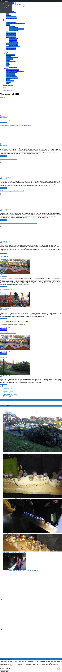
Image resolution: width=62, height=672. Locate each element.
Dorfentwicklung (10, 81)
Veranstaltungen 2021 (11, 48)
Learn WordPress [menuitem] (5, 7)
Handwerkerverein (13, 30)
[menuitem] (1, 1)
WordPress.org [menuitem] (4, 3)
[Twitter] (13, 3)
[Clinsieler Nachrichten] (15, 4)
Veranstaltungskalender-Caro (13, 46)
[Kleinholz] (15, 114)
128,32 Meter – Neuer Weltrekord (8, 159)
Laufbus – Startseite (11, 75)
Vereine (8, 25)
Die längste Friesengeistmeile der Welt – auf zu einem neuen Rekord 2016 (18, 223)
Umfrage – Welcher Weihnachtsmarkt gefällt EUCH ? (14, 321)
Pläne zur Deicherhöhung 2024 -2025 (15, 71)
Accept (6, 671)
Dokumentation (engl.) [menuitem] (6, 5)
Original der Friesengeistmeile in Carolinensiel (12, 191)
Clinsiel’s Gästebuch (11, 22)
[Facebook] (15, 3)
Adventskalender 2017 (8, 390)
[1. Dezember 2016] (15, 273)
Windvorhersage (13, 67)
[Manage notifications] (58, 668)
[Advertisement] (31, 583)
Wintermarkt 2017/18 (8, 388)
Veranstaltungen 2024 (11, 34)
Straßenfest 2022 (13, 41)
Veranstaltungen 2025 (11, 33)
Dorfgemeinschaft (13, 27)
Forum (7, 14)
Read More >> (3, 122)
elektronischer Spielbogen (12, 57)
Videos (4, 51)
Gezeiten (8, 64)
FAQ (4, 19)
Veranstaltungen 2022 (11, 37)
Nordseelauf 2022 (13, 42)
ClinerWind (12, 26)
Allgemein (5, 21)
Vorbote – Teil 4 (4, 357)
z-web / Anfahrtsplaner (11, 18)
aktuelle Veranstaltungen (12, 44)
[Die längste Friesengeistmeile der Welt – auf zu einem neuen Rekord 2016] (11, 240)
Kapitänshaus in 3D (11, 61)
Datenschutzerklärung (11, 16)
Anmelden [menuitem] (5, 1)
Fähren (7, 63)
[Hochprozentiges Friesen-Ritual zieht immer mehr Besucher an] (15, 142)
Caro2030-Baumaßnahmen (12, 70)
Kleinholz (2, 97)
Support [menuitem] (3, 9)
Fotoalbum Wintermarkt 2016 (10, 395)
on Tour (8, 79)
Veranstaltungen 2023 (11, 36)
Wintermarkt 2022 (13, 38)
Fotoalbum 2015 (7, 397)
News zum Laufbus (10, 74)
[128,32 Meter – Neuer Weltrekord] (15, 176)
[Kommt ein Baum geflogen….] (15, 306)
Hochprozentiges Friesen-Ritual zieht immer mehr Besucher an (16, 125)
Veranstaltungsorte (13, 45)
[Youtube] (12, 3)
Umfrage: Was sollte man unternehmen (15, 23)
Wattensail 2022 (13, 40)
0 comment (4, 117)
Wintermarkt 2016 (7, 90)
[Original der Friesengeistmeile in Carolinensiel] (15, 208)
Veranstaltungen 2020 (11, 49)
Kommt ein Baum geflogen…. (7, 289)
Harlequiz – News (10, 55)
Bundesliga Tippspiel (8, 85)
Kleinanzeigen (9, 59)
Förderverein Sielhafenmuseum (16, 29)
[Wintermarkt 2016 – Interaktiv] (15, 350)
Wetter (7, 66)
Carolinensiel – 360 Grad (12, 78)
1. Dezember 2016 (4, 256)
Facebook (5, 52)
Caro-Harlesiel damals (11, 72)
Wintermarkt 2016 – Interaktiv (8, 333)
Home (4, 87)
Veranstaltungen (7, 31)
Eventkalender (6, 402)
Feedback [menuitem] (3, 11)
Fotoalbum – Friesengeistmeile (10, 392)
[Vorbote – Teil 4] (15, 374)
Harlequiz (8, 56)
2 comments (4, 377)
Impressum (8, 15)
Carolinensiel (6, 68)
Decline (2, 671)
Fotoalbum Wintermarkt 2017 (10, 391)
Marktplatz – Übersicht (11, 76)
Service (5, 53)
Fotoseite (8, 60)
